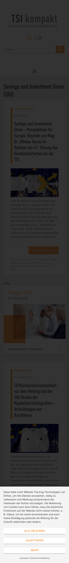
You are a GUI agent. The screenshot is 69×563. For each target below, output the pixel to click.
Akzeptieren (35, 540)
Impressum (24, 558)
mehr (34, 550)
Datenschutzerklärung (40, 558)
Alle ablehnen (34, 530)
